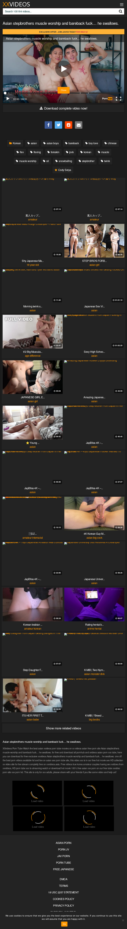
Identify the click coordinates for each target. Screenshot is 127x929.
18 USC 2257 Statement (63, 892)
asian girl (94, 265)
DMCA (63, 879)
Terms (63, 886)
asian (33, 143)
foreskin (54, 152)
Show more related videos (63, 728)
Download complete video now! (65, 108)
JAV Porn (63, 856)
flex (21, 152)
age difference (33, 356)
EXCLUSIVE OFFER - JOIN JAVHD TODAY (63, 31)
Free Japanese (63, 869)
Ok (64, 924)
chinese (112, 143)
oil (47, 161)
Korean (16, 143)
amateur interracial (32, 537)
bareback (73, 143)
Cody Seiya (64, 170)
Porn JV (63, 849)
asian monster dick (94, 674)
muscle (105, 152)
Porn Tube (63, 862)
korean (87, 152)
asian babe (33, 719)
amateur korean (32, 628)
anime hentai (94, 628)
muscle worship (27, 161)
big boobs (94, 719)
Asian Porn (63, 843)
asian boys (52, 143)
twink (107, 161)
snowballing (65, 161)
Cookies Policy (63, 899)
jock (71, 152)
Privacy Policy (63, 905)
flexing (37, 152)
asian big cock (94, 537)
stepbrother (87, 161)
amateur (32, 219)
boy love (93, 143)
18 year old (33, 265)
